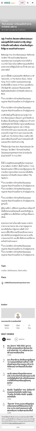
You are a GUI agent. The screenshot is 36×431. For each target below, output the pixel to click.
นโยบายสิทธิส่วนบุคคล (15, 423)
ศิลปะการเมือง (22, 270)
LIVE (22, 3)
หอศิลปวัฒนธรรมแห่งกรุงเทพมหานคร (17, 282)
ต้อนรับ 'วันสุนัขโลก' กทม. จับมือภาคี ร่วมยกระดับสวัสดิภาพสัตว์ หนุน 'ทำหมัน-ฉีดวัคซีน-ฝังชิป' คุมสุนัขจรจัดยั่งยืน (21, 393)
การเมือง (5, 20)
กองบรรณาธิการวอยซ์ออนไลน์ (11, 321)
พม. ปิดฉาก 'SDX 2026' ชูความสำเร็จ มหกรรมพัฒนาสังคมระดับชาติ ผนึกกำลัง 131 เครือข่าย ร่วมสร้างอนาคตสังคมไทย (20, 349)
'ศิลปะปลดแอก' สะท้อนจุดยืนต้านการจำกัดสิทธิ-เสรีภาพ (16, 25)
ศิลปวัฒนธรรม (13, 270)
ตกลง (18, 427)
